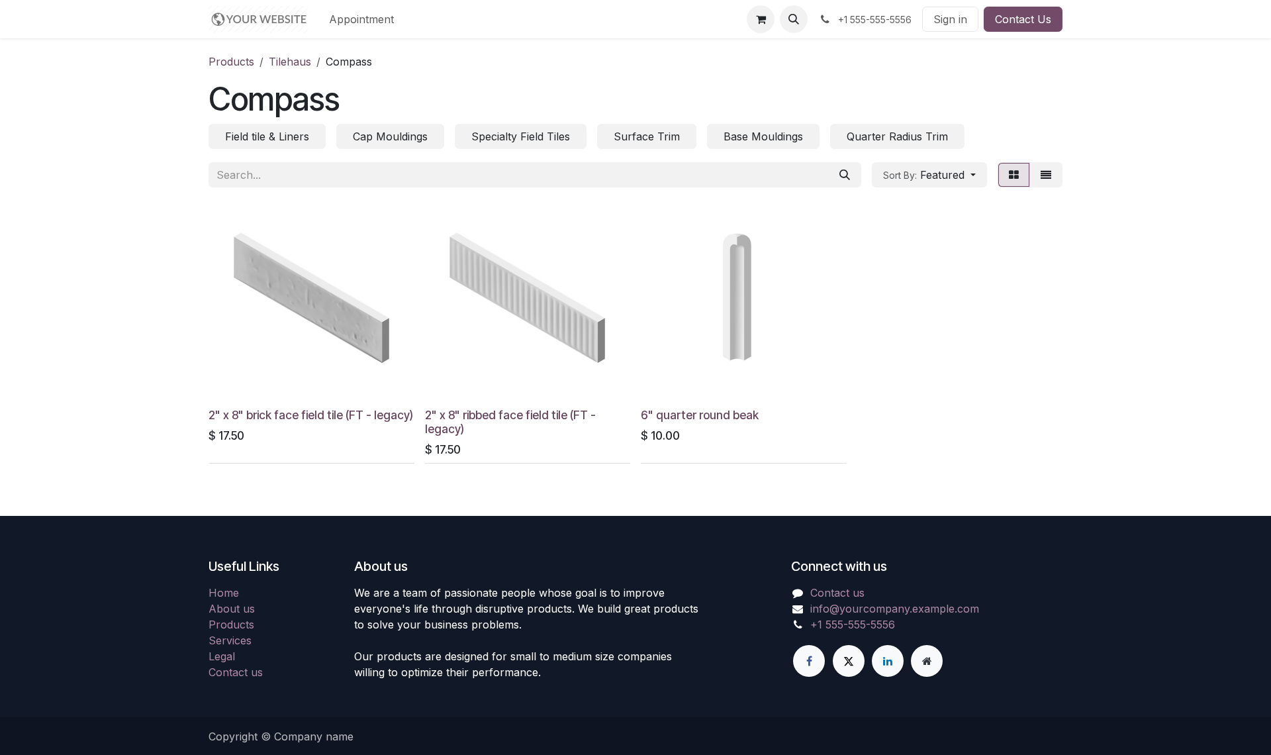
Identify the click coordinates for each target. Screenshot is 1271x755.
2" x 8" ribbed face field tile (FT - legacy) (510, 422)
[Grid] (1014, 174)
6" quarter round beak (700, 415)
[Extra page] (927, 661)
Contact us (236, 672)
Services (230, 640)
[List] (1045, 174)
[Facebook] (809, 661)
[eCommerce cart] (761, 19)
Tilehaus (290, 61)
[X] (849, 661)
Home (224, 592)
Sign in (950, 19)
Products (231, 61)
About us (232, 608)
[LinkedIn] (888, 661)
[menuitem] (361, 19)
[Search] (844, 174)
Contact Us (1023, 19)
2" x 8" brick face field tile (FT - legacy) (311, 415)
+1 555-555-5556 (852, 624)
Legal (222, 656)
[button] (794, 19)
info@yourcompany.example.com (894, 608)
